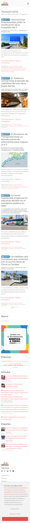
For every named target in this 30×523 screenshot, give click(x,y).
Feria (19, 304)
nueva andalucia (13, 363)
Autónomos (11, 67)
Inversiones (25, 187)
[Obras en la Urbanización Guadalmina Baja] (3, 385)
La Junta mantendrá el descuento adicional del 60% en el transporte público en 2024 (14, 200)
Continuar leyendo (7, 61)
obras (19, 363)
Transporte (11, 71)
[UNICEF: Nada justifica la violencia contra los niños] (15, 418)
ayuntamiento (7, 361)
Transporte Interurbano (14, 248)
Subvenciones (4, 71)
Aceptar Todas (15, 519)
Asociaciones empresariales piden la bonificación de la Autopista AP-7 (13, 23)
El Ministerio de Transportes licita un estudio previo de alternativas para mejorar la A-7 (14, 139)
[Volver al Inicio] (4, 3)
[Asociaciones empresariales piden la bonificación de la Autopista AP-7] (14, 41)
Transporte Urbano (13, 304)
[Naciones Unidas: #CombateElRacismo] (15, 339)
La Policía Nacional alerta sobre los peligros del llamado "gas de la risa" (17, 378)
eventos (23, 361)
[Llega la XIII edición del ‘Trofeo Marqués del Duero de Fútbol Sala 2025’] (3, 437)
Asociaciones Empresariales (14, 68)
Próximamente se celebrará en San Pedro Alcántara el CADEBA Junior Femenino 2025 (17, 446)
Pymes (8, 70)
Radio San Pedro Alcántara (15, 66)
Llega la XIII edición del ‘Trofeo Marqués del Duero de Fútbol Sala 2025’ (16, 438)
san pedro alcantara (13, 365)
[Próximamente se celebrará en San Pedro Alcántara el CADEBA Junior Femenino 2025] (3, 445)
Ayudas (23, 68)
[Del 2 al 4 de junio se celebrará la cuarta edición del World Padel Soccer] (3, 429)
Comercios (4, 68)
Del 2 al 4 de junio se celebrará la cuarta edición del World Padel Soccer (17, 430)
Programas (5, 475)
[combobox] (15, 321)
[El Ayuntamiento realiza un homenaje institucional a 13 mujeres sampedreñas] (14, 406)
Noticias (4, 481)
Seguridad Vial (9, 187)
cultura (19, 361)
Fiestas (23, 304)
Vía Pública (15, 188)
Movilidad (22, 70)
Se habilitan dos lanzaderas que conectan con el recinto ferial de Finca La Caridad (14, 260)
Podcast (4, 478)
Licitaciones (20, 126)
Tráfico (12, 70)
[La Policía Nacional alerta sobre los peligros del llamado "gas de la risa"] (3, 377)
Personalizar (15, 509)
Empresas (3, 70)
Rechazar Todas (15, 514)
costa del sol (14, 361)
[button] (28, 3)
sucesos (24, 365)
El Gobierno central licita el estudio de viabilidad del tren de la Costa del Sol (14, 82)
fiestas (27, 361)
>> (17, 307)
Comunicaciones (19, 67)
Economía (17, 70)
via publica (15, 367)
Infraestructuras (12, 126)
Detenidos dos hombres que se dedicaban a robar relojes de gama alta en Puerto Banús (14, 399)
